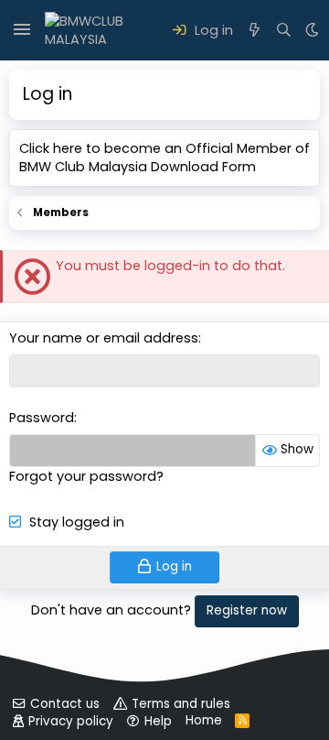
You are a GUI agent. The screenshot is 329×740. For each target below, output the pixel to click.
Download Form (203, 167)
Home (204, 720)
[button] (22, 30)
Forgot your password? (86, 476)
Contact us (65, 704)
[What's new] (254, 30)
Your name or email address (103, 338)
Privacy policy (70, 721)
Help (158, 721)
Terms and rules (181, 704)
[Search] (284, 30)
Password (41, 417)
